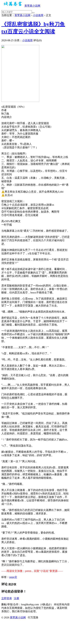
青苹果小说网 (32, 5)
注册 (16, 598)
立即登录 (6, 598)
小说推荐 (38, 15)
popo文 (13, 577)
